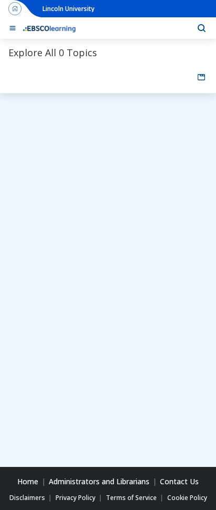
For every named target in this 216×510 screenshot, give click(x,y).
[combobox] (201, 77)
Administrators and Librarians (99, 481)
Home (27, 481)
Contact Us (179, 481)
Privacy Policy (75, 498)
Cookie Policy (187, 498)
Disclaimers (27, 498)
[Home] (49, 28)
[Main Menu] (12, 28)
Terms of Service (131, 498)
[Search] (201, 28)
